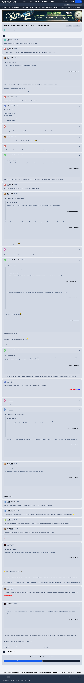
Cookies (17, 680)
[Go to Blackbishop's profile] (5, 604)
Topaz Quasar (10, 136)
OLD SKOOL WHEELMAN (12, 409)
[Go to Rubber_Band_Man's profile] (5, 502)
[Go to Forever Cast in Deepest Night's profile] (5, 155)
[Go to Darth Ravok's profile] (5, 49)
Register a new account (22, 660)
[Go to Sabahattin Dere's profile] (5, 529)
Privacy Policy (5, 680)
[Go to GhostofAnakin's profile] (5, 58)
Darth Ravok (10, 48)
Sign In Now (61, 660)
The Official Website (8, 496)
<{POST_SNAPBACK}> (74, 71)
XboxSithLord (9, 30)
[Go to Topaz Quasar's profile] (5, 137)
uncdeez (9, 400)
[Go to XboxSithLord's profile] (4, 30)
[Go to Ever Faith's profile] (5, 382)
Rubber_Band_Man (11, 501)
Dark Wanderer (10, 544)
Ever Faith (9, 381)
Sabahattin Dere (11, 528)
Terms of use (23, 680)
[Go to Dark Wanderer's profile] (5, 545)
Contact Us (12, 680)
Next (11, 35)
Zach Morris (9, 519)
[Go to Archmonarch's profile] (5, 106)
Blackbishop (10, 603)
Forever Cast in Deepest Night (14, 154)
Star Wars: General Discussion (28, 30)
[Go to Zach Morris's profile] (5, 520)
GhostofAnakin (10, 57)
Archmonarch (10, 105)
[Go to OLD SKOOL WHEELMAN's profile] (5, 409)
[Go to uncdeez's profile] (5, 400)
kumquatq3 (9, 248)
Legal (28, 680)
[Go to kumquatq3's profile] (5, 249)
